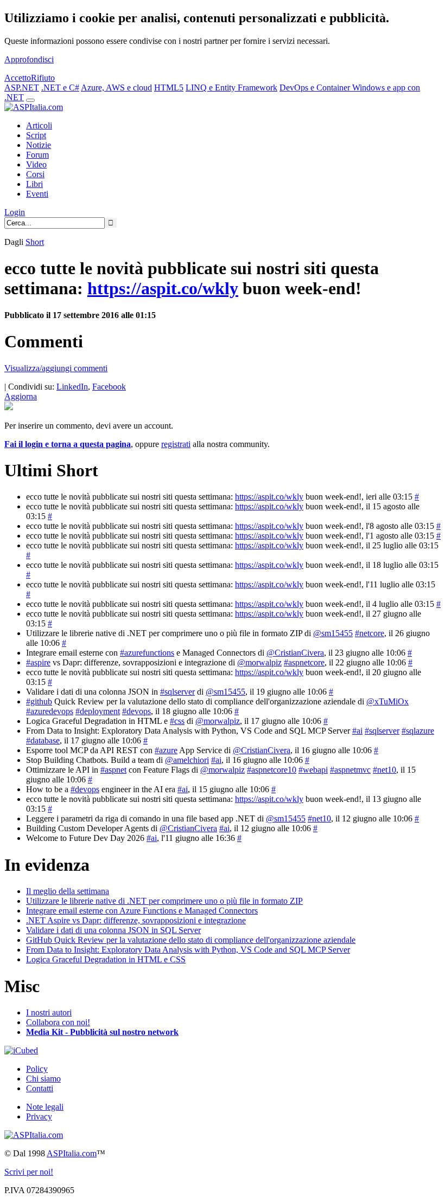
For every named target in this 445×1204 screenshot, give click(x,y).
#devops (136, 711)
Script (36, 135)
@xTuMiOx (387, 701)
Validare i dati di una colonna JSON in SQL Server (113, 930)
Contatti (39, 1088)
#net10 (384, 769)
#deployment (97, 711)
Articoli (39, 125)
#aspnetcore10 (271, 769)
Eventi (37, 193)
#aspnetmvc (350, 769)
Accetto (17, 77)
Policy (37, 1068)
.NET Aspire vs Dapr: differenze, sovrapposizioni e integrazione (136, 920)
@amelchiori (187, 760)
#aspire (38, 662)
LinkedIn (72, 386)
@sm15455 (333, 633)
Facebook (109, 386)
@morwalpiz (259, 662)
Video (36, 164)
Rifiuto (43, 77)
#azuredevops (49, 711)
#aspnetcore (304, 662)
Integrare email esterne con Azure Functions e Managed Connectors (142, 910)
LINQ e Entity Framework (231, 87)
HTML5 (168, 87)
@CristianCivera (295, 652)
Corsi (35, 174)
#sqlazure (418, 730)
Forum (37, 154)
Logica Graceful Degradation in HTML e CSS (106, 959)
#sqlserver (177, 691)
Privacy (39, 1116)
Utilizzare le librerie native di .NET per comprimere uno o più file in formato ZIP (164, 900)
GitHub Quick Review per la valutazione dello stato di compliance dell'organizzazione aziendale (190, 939)
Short (35, 242)
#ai (357, 730)
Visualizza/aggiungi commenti (55, 368)
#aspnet (113, 769)
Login (14, 212)
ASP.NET (21, 87)
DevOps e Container (315, 87)
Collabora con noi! (58, 1022)
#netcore (369, 633)
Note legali (44, 1106)
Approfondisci (29, 59)
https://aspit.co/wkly (162, 288)
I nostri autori (49, 1012)
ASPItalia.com (72, 1153)
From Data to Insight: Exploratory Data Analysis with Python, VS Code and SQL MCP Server (188, 949)
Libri (34, 184)
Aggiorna (20, 396)
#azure (166, 750)
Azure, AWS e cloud (116, 87)
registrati (175, 444)
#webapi (313, 769)
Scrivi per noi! (28, 1171)
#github (39, 701)
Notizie (38, 145)
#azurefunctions (147, 652)
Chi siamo (43, 1078)
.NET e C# (60, 87)
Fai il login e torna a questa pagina (67, 444)
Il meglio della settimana (67, 891)
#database (43, 740)
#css (177, 721)
